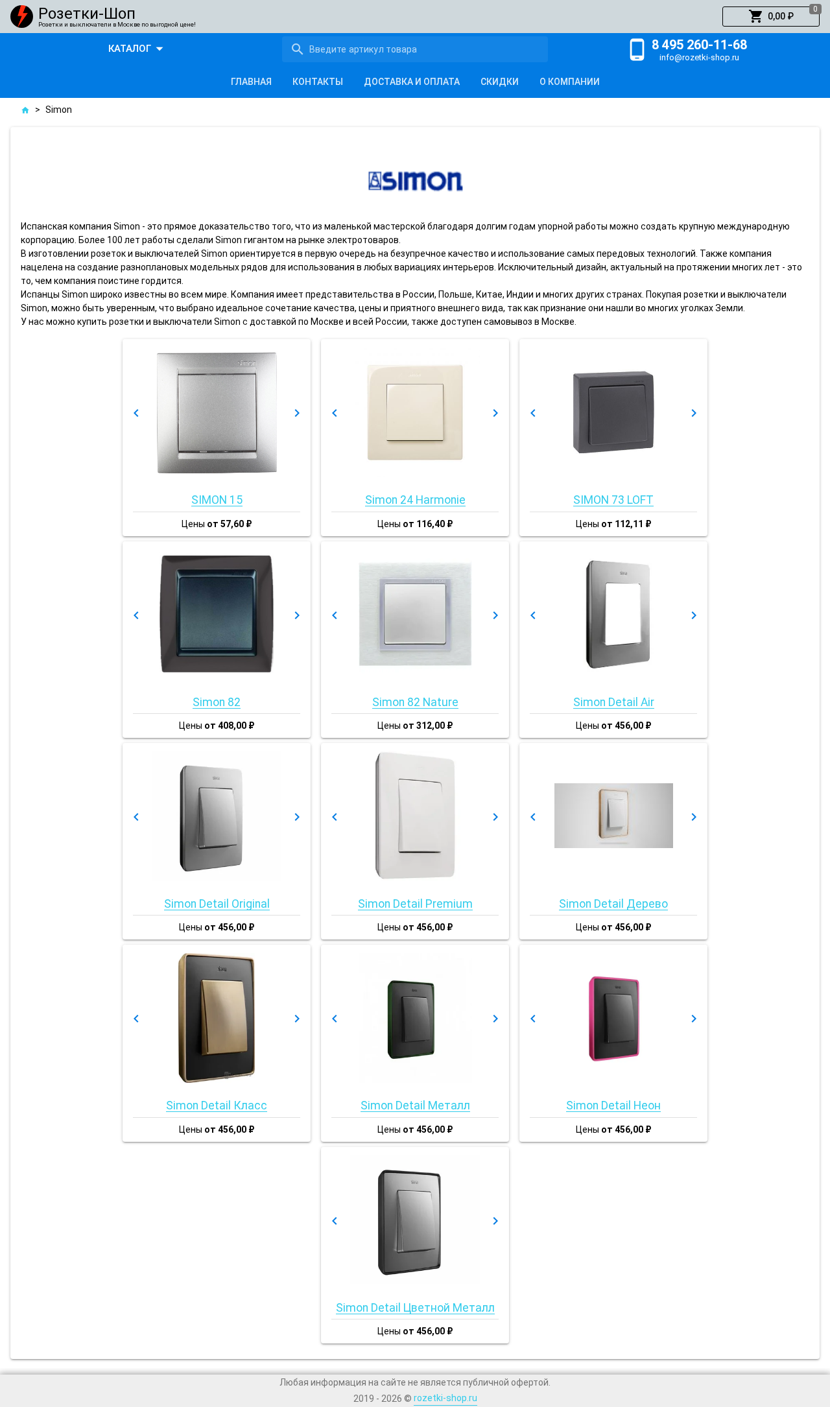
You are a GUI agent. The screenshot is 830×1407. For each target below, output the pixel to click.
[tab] (251, 81)
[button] (771, 16)
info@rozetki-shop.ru (699, 57)
